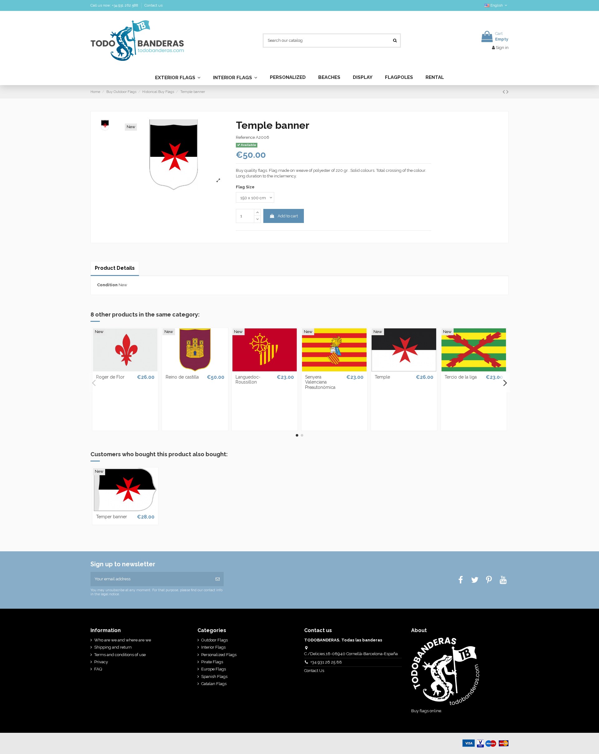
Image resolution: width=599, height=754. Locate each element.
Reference (245, 137)
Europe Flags (213, 669)
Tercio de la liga (461, 377)
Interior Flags (213, 647)
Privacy (101, 662)
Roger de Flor (110, 377)
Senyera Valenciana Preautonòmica (320, 382)
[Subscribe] (218, 579)
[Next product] (507, 91)
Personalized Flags (218, 654)
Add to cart (288, 216)
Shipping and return (113, 647)
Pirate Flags (212, 662)
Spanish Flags (214, 676)
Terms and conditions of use (120, 654)
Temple (382, 377)
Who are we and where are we (122, 640)
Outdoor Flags (214, 640)
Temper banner (111, 516)
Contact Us (314, 670)
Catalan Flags (213, 683)
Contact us (153, 5)
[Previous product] (504, 91)
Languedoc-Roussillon (248, 380)
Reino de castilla (182, 377)
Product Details (115, 268)
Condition (107, 285)
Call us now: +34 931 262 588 (114, 5)
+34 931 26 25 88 (326, 662)
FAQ (98, 669)
